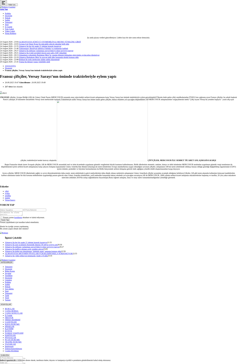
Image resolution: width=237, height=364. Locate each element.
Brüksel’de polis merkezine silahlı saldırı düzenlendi (39, 60)
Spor (7, 25)
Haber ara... (12, 5)
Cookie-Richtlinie (12, 351)
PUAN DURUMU (12, 340)
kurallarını (18, 217)
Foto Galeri (9, 29)
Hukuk (7, 18)
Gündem (8, 280)
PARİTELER (10, 335)
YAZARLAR (10, 344)
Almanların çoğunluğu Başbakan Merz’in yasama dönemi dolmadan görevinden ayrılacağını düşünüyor (59, 55)
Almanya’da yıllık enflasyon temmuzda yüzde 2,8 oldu (26, 256)
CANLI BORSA (11, 311)
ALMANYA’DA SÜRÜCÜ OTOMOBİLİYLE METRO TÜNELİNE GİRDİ (50, 42)
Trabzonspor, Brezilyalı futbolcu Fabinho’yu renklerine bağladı (43, 48)
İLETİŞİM (9, 329)
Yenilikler (8, 276)
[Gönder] (24, 358)
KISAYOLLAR (6, 304)
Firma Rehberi (10, 33)
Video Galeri (10, 31)
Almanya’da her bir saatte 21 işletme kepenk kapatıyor (40, 46)
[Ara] (24, 363)
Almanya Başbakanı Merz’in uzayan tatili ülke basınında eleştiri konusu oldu (49, 57)
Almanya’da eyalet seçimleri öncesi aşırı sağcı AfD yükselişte (43, 53)
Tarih (7, 296)
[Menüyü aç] (3, 3)
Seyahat (8, 273)
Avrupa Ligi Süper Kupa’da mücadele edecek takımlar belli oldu (44, 44)
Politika (8, 13)
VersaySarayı (10, 200)
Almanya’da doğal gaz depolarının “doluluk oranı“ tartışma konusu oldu (33, 251)
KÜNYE (8, 331)
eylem (7, 193)
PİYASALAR (10, 338)
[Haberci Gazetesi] (7, 7)
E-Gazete (8, 27)
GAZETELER (11, 322)
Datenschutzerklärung (13, 349)
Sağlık (7, 20)
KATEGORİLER (6, 262)
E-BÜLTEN (5, 355)
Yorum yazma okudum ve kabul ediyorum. (24, 217)
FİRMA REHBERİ (12, 320)
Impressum (9, 346)
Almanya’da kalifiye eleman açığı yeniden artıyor (24, 249)
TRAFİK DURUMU (13, 342)
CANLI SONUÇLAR (14, 313)
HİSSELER (9, 326)
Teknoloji (8, 22)
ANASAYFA (10, 66)
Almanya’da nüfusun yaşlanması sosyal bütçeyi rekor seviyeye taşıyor (46, 51)
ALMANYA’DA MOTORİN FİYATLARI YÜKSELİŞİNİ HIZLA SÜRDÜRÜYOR (39, 254)
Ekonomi (8, 16)
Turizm (7, 300)
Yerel (7, 298)
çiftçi (7, 191)
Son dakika (9, 289)
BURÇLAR (10, 309)
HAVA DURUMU (12, 324)
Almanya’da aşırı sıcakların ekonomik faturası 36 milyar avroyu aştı (31, 245)
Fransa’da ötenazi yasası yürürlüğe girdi (34, 62)
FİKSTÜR (9, 318)
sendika (8, 196)
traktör (7, 198)
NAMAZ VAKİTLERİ (14, 333)
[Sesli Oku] (1, 91)
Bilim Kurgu (10, 271)
